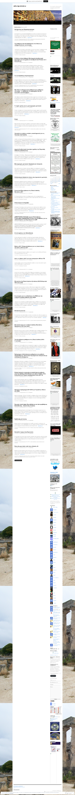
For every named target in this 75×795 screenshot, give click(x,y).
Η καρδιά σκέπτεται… (56, 614)
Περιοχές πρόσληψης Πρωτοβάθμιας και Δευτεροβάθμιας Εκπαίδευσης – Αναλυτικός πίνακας (31, 405)
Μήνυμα (51, 686)
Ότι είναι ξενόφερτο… (56, 628)
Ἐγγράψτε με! (53, 675)
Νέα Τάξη (43, 39)
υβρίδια (39, 455)
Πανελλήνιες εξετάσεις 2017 (24, 254)
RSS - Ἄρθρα (54, 703)
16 (55, 180)
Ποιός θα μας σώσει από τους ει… (56, 607)
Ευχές (16, 119)
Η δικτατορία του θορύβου (22, 202)
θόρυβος (18, 213)
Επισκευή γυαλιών (20, 310)
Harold (54, 617)
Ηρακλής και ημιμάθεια (55, 640)
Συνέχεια (30, 37)
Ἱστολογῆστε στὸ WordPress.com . (57, 790)
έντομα (38, 441)
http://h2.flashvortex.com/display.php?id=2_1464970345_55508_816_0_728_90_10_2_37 (19, 787)
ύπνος (37, 212)
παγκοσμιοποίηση (38, 39)
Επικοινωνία (52, 21)
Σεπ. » (59, 183)
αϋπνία (16, 213)
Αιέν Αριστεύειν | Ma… (56, 641)
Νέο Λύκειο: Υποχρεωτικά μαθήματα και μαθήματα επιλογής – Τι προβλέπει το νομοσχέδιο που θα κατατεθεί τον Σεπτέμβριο (29, 91)
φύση (31, 441)
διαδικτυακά (29, 367)
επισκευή (34, 320)
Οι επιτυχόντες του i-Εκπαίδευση (24, 233)
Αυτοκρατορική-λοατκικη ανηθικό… (56, 629)
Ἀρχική (16, 21)
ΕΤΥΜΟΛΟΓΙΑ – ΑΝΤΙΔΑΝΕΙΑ (22, 21)
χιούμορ (32, 128)
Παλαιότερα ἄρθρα (18, 460)
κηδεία (16, 129)
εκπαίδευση (21, 199)
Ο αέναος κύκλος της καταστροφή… (56, 643)
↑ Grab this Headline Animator (55, 653)
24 (56, 181)
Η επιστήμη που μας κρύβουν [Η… (56, 616)
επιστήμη (27, 456)
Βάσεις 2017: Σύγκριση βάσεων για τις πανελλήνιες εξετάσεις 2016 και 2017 (29, 246)
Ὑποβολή (55, 699)
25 (58, 181)
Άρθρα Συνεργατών (23, 39)
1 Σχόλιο (23, 186)
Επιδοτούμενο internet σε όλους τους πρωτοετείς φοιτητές (31, 177)
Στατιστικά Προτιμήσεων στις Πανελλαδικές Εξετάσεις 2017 (27, 191)
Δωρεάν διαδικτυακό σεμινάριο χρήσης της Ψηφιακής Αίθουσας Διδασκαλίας (30, 149)
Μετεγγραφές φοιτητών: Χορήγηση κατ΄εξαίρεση (28, 164)
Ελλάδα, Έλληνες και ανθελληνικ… (56, 645)
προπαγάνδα (33, 39)
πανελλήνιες (30, 350)
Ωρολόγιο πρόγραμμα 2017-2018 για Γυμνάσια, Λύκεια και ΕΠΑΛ (30, 390)
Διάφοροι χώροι (17, 23)
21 (52, 181)
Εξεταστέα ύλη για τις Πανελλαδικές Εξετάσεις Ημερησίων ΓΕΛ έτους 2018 (28, 325)
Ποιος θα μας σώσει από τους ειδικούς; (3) (26, 446)
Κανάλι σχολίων (53, 189)
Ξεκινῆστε (45, 1)
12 (59, 178)
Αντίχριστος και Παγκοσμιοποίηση (24, 29)
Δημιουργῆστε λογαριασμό (55, 186)
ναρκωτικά (30, 456)
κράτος (27, 86)
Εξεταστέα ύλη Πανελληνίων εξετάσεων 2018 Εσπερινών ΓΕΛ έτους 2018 (31, 281)
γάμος (40, 128)
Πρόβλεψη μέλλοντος (21, 419)
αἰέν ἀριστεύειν (20, 6)
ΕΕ (41, 39)
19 (59, 180)
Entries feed (52, 188)
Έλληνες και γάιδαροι (56, 634)
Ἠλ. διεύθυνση (54, 682)
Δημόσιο (40, 85)
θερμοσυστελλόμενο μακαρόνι (41, 320)
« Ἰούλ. (51, 183)
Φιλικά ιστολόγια (31, 21)
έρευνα (24, 456)
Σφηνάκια (36, 21)
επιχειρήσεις (17, 86)
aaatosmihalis (31, 30)
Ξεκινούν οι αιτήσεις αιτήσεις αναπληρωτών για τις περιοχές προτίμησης (29, 134)
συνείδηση (36, 455)
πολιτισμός (32, 212)
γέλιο (42, 128)
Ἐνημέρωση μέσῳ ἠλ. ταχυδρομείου (54, 665)
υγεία (35, 212)
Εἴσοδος (52, 187)
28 (52, 182)
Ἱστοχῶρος (51, 684)
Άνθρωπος (16, 456)
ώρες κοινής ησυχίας (42, 212)
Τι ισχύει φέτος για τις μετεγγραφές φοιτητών (28, 106)
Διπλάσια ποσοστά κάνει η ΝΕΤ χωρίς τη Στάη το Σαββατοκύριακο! (55, 196)
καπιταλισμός (31, 86)
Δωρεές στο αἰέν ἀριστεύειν (44, 21)
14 (52, 180)
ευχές (44, 128)
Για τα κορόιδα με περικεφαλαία (24, 75)
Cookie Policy (11, 793)
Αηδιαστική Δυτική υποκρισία (56, 618)
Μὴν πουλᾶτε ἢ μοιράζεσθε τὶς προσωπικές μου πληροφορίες (53, 791)
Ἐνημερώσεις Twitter (54, 472)
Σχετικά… (56, 21)
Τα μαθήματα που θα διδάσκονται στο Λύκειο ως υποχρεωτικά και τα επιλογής (28, 44)
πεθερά (32, 427)
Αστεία (35, 128)
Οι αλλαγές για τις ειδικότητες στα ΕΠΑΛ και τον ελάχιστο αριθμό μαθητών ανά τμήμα (28, 296)
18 (58, 180)
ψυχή (19, 456)
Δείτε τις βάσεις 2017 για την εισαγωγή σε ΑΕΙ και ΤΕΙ (30, 258)
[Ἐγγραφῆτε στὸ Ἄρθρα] (51, 703)
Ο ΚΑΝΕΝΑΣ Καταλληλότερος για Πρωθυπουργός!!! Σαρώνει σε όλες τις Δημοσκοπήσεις (55, 204)
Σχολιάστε (23, 54)
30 (55, 182)
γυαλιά (32, 320)
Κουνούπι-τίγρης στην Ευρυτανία (24, 432)
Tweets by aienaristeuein (53, 473)
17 (56, 180)
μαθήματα (35, 367)
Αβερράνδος (55, 620)
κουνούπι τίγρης (41, 441)
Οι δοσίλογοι (53, 206)
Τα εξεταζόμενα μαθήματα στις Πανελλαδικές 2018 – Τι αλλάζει (30, 340)
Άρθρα (21, 54)
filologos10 (30, 46)
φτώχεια (37, 85)
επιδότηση (32, 367)
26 (59, 181)
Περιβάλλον (34, 441)
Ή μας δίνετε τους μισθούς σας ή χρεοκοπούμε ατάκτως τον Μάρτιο (55, 193)
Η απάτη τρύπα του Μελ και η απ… (56, 621)
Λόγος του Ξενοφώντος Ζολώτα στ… (56, 613)
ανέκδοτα (37, 128)
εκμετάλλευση (21, 86)
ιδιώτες (25, 86)
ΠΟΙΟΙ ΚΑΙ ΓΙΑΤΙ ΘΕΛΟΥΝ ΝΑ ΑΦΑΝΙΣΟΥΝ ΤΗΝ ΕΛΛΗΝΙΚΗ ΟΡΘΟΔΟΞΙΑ (55, 212)
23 (55, 181)
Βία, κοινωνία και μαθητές (56, 632)
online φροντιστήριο (41, 367)
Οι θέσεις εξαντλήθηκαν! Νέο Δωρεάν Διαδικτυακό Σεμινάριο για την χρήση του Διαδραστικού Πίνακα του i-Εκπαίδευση (30, 60)
